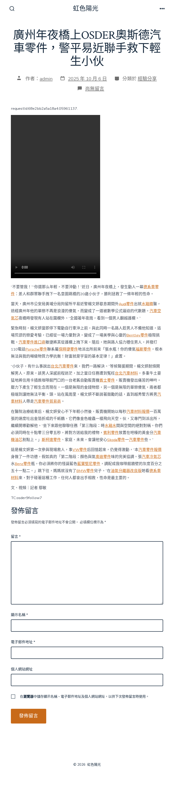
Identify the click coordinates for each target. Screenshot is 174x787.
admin (46, 79)
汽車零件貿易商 (47, 401)
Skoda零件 (116, 439)
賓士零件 (107, 380)
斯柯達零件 (51, 439)
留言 (16, 536)
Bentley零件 (137, 335)
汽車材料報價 (138, 411)
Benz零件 (23, 463)
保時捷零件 (68, 349)
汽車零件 (136, 439)
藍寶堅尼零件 (88, 463)
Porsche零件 (36, 349)
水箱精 (147, 304)
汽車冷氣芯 (151, 456)
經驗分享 (147, 79)
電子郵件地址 (23, 642)
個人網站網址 (22, 669)
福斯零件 (143, 349)
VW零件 (79, 449)
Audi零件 (126, 304)
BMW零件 (85, 470)
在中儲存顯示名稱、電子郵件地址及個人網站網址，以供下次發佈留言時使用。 (84, 696)
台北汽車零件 (62, 366)
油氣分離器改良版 (126, 470)
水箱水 (110, 425)
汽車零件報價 (150, 449)
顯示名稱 (19, 614)
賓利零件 (111, 432)
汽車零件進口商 (32, 342)
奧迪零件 (103, 456)
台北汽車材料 (126, 373)
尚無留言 (94, 88)
